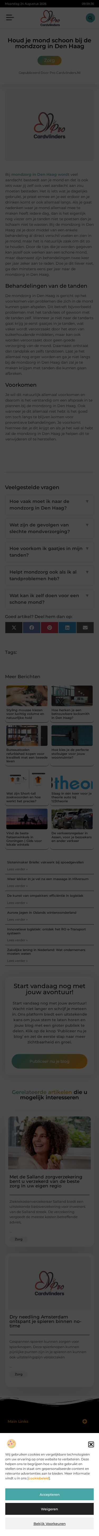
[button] (91, 1444)
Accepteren (50, 1494)
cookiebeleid (39, 1478)
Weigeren (49, 1509)
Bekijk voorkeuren (50, 1523)
